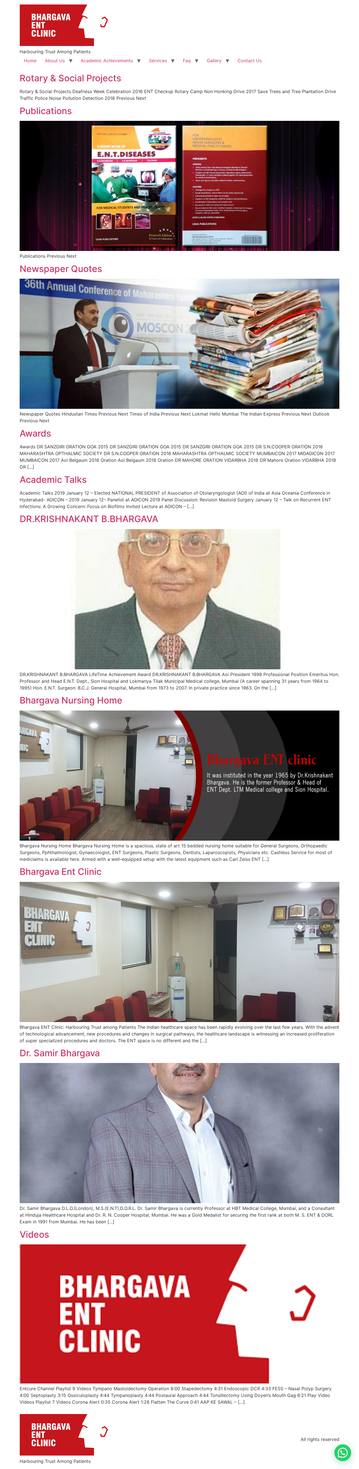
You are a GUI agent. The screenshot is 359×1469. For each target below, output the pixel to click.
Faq (187, 60)
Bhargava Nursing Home (71, 700)
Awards (35, 433)
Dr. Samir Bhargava (60, 1053)
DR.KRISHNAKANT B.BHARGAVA (89, 518)
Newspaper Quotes (61, 268)
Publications (46, 110)
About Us (55, 60)
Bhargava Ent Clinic (61, 871)
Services (158, 60)
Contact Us (250, 60)
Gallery (214, 60)
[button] (342, 1452)
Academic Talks (53, 479)
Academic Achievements (107, 60)
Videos (34, 1234)
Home (30, 60)
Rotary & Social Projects (70, 78)
